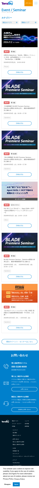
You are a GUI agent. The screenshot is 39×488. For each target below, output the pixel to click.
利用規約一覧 (16, 450)
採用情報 (27, 426)
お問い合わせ (28, 3)
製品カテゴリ (7, 22)
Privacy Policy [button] (19, 479)
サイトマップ (16, 453)
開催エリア (25, 22)
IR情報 (13, 426)
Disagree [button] (7, 484)
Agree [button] (16, 484)
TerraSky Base (16, 462)
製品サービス (15, 420)
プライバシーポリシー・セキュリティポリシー (24, 456)
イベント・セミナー (16, 423)
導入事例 (15, 432)
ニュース (27, 420)
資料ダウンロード (17, 435)
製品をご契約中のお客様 (18, 444)
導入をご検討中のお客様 (18, 441)
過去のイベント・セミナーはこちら (19, 341)
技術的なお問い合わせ (24, 409)
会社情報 (27, 423)
